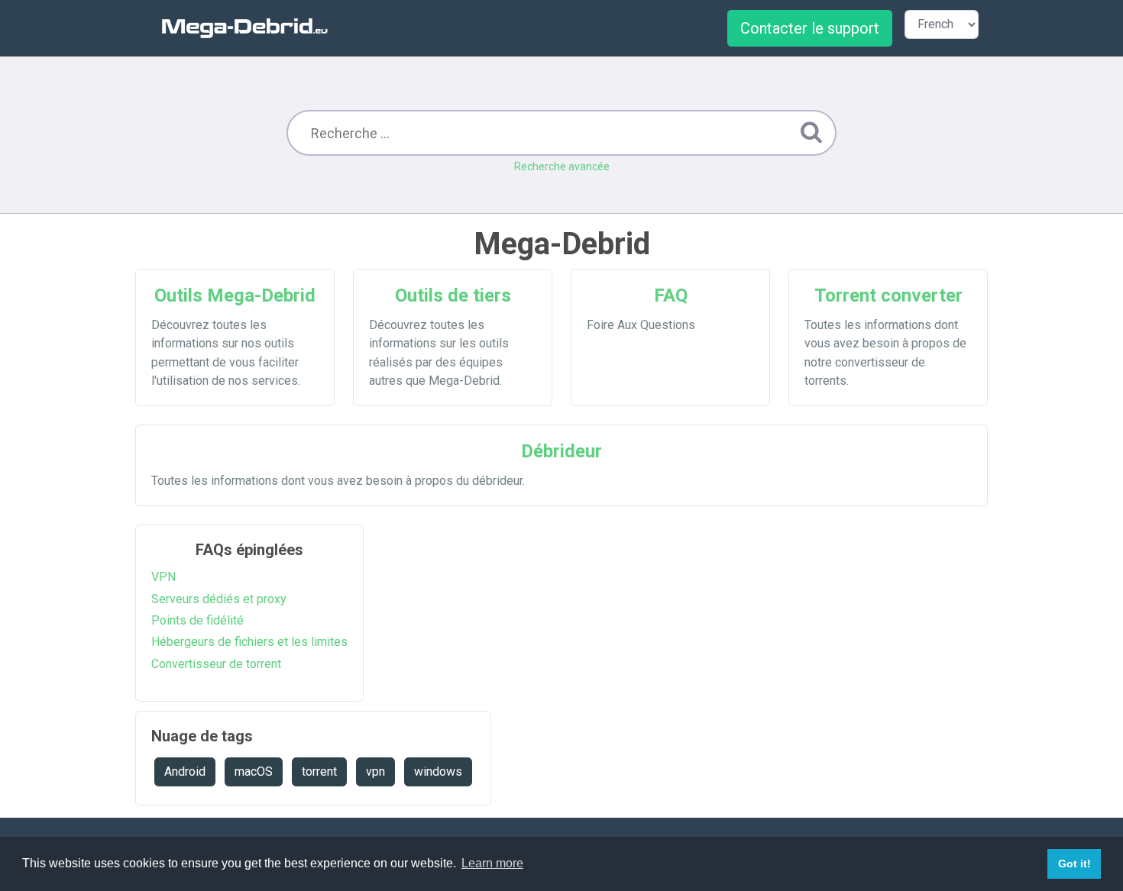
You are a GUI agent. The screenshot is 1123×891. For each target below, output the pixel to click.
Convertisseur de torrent (216, 664)
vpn (375, 771)
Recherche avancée (562, 166)
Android (185, 771)
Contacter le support (809, 28)
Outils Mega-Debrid (235, 295)
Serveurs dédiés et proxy (218, 599)
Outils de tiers (453, 295)
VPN (163, 577)
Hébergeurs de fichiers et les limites (249, 641)
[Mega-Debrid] (251, 28)
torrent (319, 771)
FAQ (671, 295)
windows (438, 771)
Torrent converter (888, 295)
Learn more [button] (492, 863)
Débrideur (561, 451)
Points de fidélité (197, 620)
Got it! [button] (1074, 863)
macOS (254, 771)
